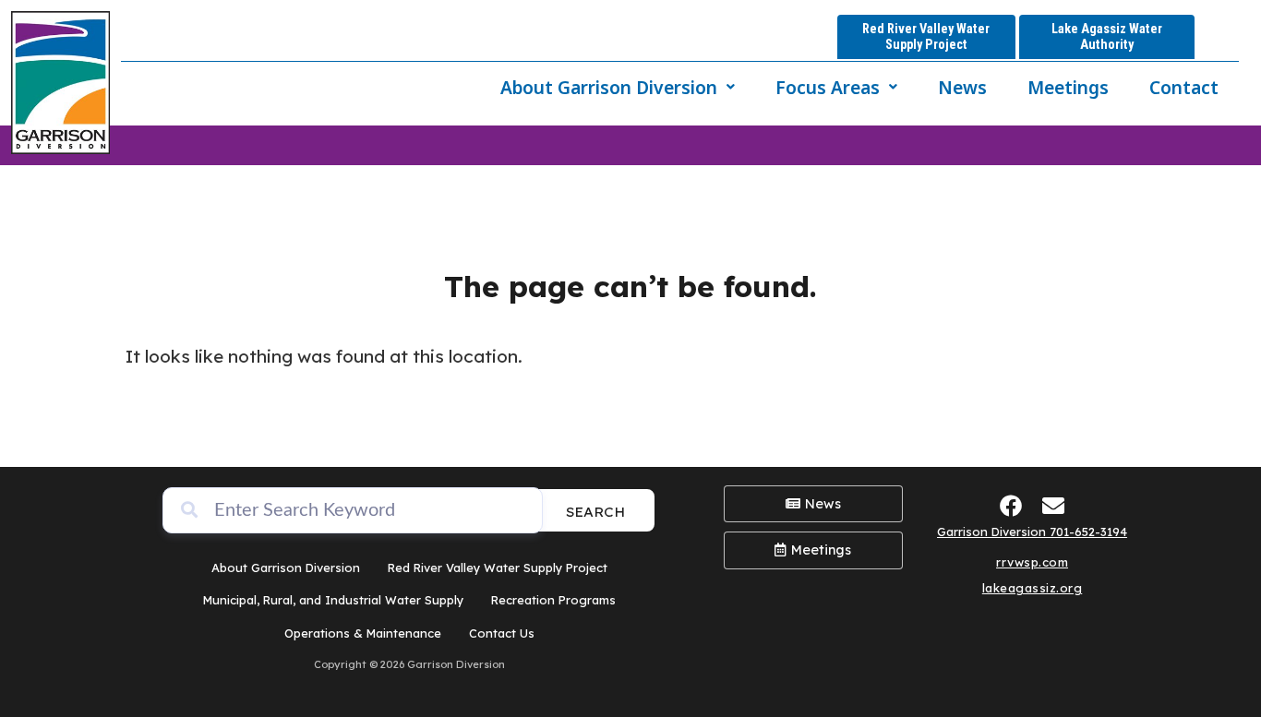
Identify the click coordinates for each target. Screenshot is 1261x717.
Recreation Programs (553, 599)
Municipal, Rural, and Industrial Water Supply (333, 599)
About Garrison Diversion (608, 87)
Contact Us (501, 633)
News (962, 87)
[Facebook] (1011, 505)
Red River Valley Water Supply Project (497, 567)
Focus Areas (827, 87)
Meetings (1068, 87)
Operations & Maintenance (362, 633)
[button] (617, 87)
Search (595, 511)
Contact (1184, 87)
